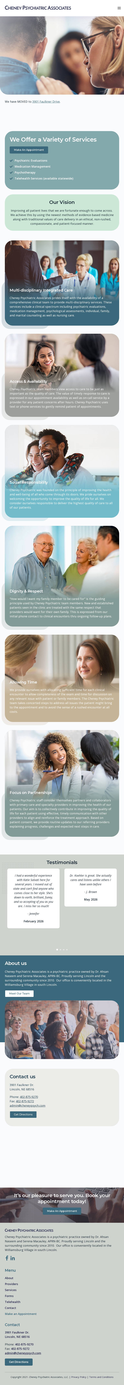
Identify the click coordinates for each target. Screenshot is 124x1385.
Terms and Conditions (101, 1377)
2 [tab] (60, 949)
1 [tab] (57, 949)
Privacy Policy (78, 1377)
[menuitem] (62, 1278)
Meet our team (19, 993)
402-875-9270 (29, 1097)
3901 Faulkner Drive (46, 101)
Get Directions (23, 1114)
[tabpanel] (33, 898)
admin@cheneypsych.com (27, 1105)
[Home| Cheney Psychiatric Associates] (38, 8)
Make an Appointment (29, 149)
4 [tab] (66, 949)
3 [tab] (63, 949)
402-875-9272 (25, 1101)
